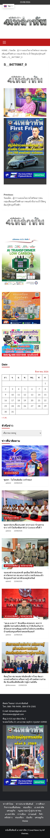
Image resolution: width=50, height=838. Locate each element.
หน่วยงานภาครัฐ (26, 566)
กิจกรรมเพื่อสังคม (12, 807)
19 (25, 400)
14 (39, 395)
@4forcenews (11, 685)
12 (25, 395)
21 (39, 400)
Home (25, 821)
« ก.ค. (4, 418)
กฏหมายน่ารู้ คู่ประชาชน (29, 811)
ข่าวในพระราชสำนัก (12, 518)
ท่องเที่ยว (27, 807)
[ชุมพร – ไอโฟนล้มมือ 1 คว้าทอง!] (25, 460)
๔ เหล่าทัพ (39, 807)
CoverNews (33, 830)
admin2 (8, 483)
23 (5, 406)
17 (12, 400)
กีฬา (41, 814)
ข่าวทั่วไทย (9, 670)
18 (18, 400)
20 (32, 400)
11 (18, 395)
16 (5, 400)
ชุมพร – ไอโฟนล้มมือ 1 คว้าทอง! (18, 480)
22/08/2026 (18, 581)
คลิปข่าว (9, 817)
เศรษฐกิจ (11, 811)
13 (32, 395)
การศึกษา (40, 804)
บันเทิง (29, 817)
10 (12, 395)
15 (45, 395)
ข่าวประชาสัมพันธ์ (11, 473)
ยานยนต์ (32, 814)
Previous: (25, 200)
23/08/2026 (18, 483)
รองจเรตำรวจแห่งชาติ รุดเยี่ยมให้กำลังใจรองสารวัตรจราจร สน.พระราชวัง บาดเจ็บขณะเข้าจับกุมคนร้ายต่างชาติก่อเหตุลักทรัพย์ (23, 575)
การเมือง (21, 814)
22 (45, 400)
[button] (4, 42)
